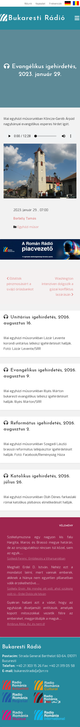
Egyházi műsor (28, 227)
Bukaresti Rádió (36, 18)
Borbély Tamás (24, 218)
